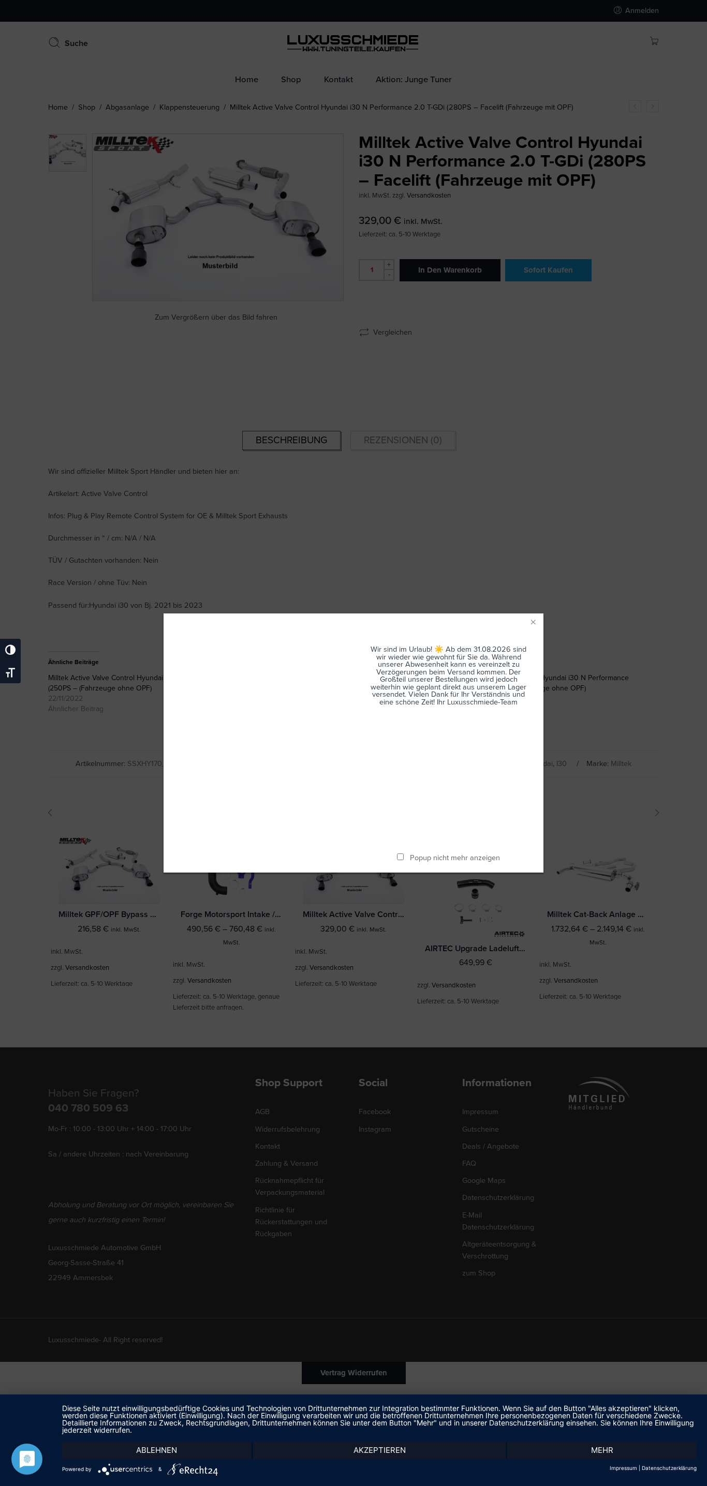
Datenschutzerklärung (669, 1467)
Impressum (623, 1467)
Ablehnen (156, 1450)
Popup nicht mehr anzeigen (455, 857)
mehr (602, 1450)
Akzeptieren (380, 1450)
